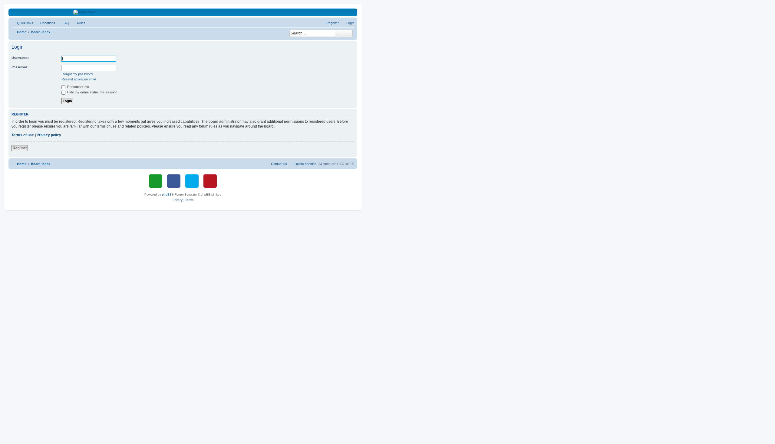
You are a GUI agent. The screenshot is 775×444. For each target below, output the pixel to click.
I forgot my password (77, 74)
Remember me (77, 87)
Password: (20, 67)
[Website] (155, 181)
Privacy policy (49, 135)
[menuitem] (45, 23)
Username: (20, 58)
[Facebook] (173, 181)
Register (20, 148)
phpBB (167, 194)
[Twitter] (192, 181)
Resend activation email (78, 79)
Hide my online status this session (91, 92)
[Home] (183, 12)
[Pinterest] (210, 181)
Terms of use (23, 135)
